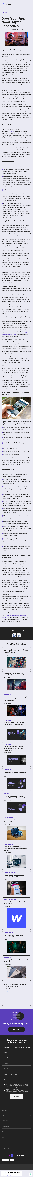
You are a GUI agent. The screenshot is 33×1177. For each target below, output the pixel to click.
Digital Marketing (10, 872)
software (11, 131)
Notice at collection (8, 1175)
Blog (3, 1132)
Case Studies (6, 1126)
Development (8, 694)
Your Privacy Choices (13, 1172)
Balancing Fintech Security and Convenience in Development (14, 723)
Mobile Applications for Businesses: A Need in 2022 (16, 961)
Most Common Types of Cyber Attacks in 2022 (14, 936)
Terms (12, 1160)
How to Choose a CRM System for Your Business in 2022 (15, 985)
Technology (5, 1143)
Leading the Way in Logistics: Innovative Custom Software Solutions (16, 674)
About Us (5, 1121)
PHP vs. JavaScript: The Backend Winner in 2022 (14, 821)
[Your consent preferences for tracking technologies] (30, 1174)
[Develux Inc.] (8, 4)
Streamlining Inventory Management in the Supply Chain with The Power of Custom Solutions (16, 650)
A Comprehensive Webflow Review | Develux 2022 (15, 903)
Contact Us (5, 1148)
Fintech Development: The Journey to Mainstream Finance (16, 773)
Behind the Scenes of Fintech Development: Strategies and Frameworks (13, 748)
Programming (8, 817)
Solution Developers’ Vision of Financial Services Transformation (15, 797)
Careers (4, 1137)
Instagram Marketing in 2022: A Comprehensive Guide (14, 876)
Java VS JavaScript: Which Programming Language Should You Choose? (15, 848)
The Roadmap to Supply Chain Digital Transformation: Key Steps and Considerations (16, 698)
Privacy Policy (18, 1085)
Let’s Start (16, 1030)
